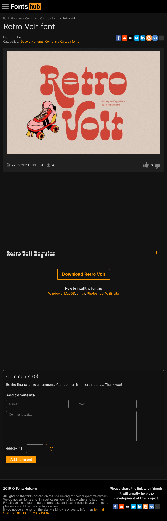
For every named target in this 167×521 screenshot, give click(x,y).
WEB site (112, 293)
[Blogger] (149, 38)
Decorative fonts (32, 41)
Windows (55, 293)
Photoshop (95, 293)
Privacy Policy (40, 512)
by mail (99, 509)
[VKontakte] (155, 38)
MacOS (69, 293)
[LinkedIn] (142, 38)
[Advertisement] (83, 209)
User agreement (14, 512)
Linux (81, 293)
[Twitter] (136, 38)
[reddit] (124, 38)
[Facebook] (118, 38)
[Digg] (130, 38)
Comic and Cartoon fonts (62, 41)
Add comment (21, 459)
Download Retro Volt (83, 274)
